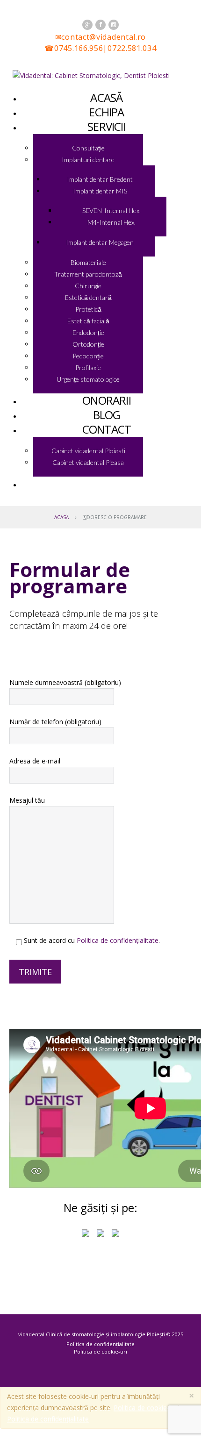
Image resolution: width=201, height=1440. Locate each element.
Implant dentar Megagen (100, 242)
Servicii (106, 126)
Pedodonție (88, 356)
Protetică (88, 309)
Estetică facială (88, 321)
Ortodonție (88, 344)
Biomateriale (88, 262)
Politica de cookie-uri (100, 1351)
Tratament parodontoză (88, 274)
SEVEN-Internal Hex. (111, 210)
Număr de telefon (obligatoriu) (55, 721)
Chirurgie (88, 286)
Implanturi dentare (88, 160)
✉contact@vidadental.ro (100, 37)
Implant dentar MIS (100, 191)
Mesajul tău (27, 800)
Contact (106, 429)
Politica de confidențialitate (117, 940)
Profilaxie (88, 367)
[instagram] (113, 25)
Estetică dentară (88, 297)
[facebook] (100, 25)
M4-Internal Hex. (111, 222)
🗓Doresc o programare (106, 483)
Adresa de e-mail (34, 760)
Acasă (61, 517)
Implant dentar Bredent (100, 179)
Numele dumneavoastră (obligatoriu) (65, 682)
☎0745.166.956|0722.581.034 (100, 48)
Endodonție (88, 332)
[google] (87, 25)
